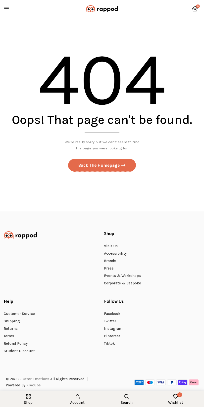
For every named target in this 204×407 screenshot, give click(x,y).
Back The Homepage (99, 165)
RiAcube (33, 385)
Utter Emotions (36, 379)
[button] (195, 9)
